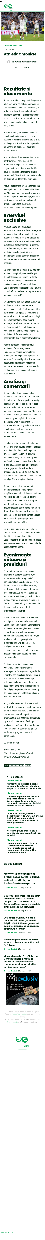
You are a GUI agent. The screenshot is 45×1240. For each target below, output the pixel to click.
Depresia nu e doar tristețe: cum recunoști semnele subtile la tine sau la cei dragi (21, 1204)
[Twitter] (16, 74)
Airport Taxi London (19, 1014)
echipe (21, 765)
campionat (13, 765)
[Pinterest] (22, 74)
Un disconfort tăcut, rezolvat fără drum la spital (21, 1140)
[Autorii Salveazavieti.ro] (9, 61)
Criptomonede (12, 1022)
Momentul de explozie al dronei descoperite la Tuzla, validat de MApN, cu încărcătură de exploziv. (24, 786)
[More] (34, 74)
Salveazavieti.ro (7, 1232)
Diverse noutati (13, 45)
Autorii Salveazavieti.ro (26, 62)
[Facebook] (10, 74)
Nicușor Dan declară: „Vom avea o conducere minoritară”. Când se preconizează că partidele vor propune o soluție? (21, 1213)
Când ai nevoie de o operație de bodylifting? (17, 1184)
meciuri (28, 765)
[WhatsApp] (28, 74)
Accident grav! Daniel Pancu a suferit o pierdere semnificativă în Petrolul (24, 833)
